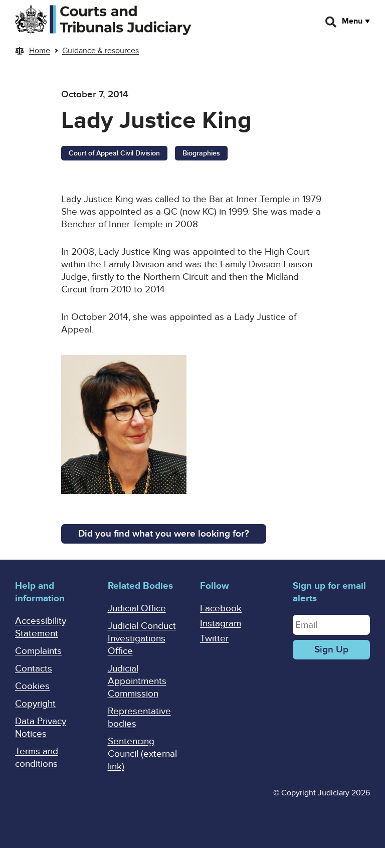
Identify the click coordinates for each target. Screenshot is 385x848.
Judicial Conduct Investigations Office (142, 638)
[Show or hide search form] (331, 22)
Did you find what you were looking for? (163, 534)
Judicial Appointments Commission (137, 681)
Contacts (33, 668)
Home (39, 51)
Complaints (38, 651)
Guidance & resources (100, 51)
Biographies (201, 153)
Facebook (221, 608)
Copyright (35, 704)
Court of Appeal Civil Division (114, 153)
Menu (352, 21)
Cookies (32, 686)
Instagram (220, 623)
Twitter (214, 638)
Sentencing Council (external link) (142, 754)
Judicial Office (137, 608)
